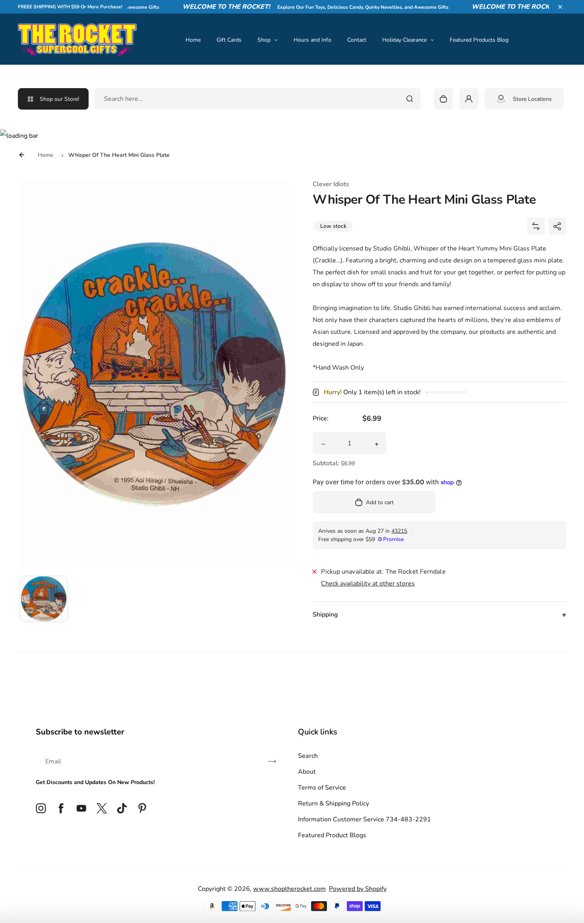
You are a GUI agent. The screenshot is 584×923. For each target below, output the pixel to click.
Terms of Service (322, 787)
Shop (264, 40)
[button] (560, 7)
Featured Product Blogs (332, 835)
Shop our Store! (59, 99)
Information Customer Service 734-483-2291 (364, 819)
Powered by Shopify (358, 888)
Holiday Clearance (404, 40)
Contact (356, 40)
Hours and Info (312, 40)
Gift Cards (229, 40)
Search (308, 756)
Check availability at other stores (368, 583)
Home (193, 40)
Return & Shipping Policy (333, 803)
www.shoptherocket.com (289, 888)
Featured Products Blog (479, 40)
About (307, 771)
